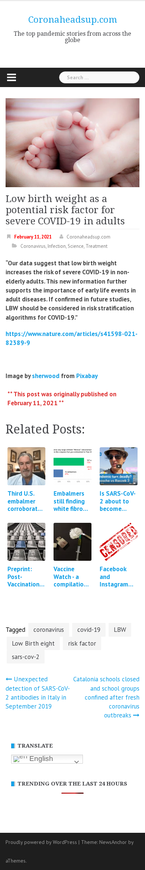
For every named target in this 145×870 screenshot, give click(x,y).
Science (76, 246)
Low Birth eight (33, 643)
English (40, 758)
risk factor (82, 643)
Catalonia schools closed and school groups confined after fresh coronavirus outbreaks (106, 697)
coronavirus (48, 630)
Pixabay (87, 376)
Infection (57, 246)
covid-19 (88, 630)
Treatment (96, 246)
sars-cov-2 (25, 657)
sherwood (45, 376)
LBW (120, 630)
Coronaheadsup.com (72, 20)
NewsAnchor (113, 842)
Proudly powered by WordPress (41, 842)
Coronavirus (33, 246)
